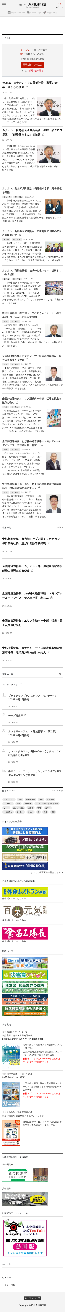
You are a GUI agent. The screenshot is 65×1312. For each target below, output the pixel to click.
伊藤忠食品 (30, 799)
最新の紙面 (52, 12)
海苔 (41, 799)
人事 (20, 799)
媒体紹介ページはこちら (14, 898)
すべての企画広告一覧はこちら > (47, 872)
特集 (18, 803)
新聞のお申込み (36, 70)
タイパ (30, 812)
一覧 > (60, 527)
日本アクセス (9, 799)
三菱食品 (50, 799)
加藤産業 (28, 803)
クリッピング (35, 12)
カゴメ (47, 808)
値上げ (30, 808)
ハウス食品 (8, 812)
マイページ (33, 1298)
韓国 (53, 812)
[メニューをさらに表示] (4, 4)
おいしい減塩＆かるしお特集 (47, 803)
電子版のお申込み (32, 64)
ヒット (6, 808)
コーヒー (20, 812)
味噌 (39, 808)
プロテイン (8, 803)
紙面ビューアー (18, 12)
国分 (45, 812)
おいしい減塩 (18, 808)
